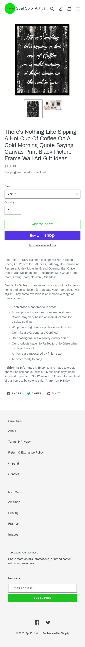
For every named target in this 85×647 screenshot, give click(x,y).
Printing (13, 513)
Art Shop (14, 502)
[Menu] (78, 8)
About (12, 431)
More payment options (42, 245)
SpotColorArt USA (36, 633)
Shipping (10, 172)
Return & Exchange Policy (26, 452)
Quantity (10, 202)
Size (7, 186)
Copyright (14, 463)
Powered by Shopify (58, 633)
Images (13, 534)
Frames (13, 523)
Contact (13, 474)
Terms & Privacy (19, 441)
